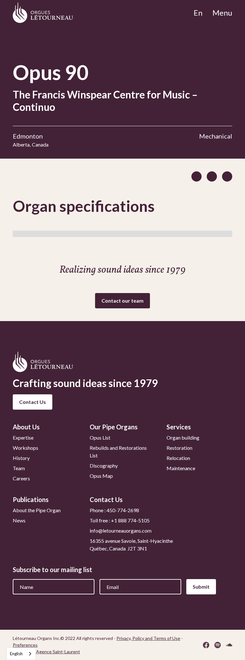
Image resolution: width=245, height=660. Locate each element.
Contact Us (32, 402)
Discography (104, 466)
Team (19, 468)
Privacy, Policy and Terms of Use (148, 638)
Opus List (100, 437)
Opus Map (101, 476)
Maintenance (181, 468)
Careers (21, 478)
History (21, 458)
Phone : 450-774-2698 (114, 510)
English (16, 653)
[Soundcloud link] (229, 645)
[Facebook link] (206, 645)
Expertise (23, 437)
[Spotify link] (217, 645)
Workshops (25, 448)
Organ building (183, 437)
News (19, 520)
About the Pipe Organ (37, 510)
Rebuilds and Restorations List (118, 451)
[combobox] (21, 654)
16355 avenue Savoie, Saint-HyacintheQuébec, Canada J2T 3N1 (131, 544)
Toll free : (120, 520)
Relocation (178, 458)
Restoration (179, 448)
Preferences (25, 645)
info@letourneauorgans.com (121, 530)
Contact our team (122, 301)
